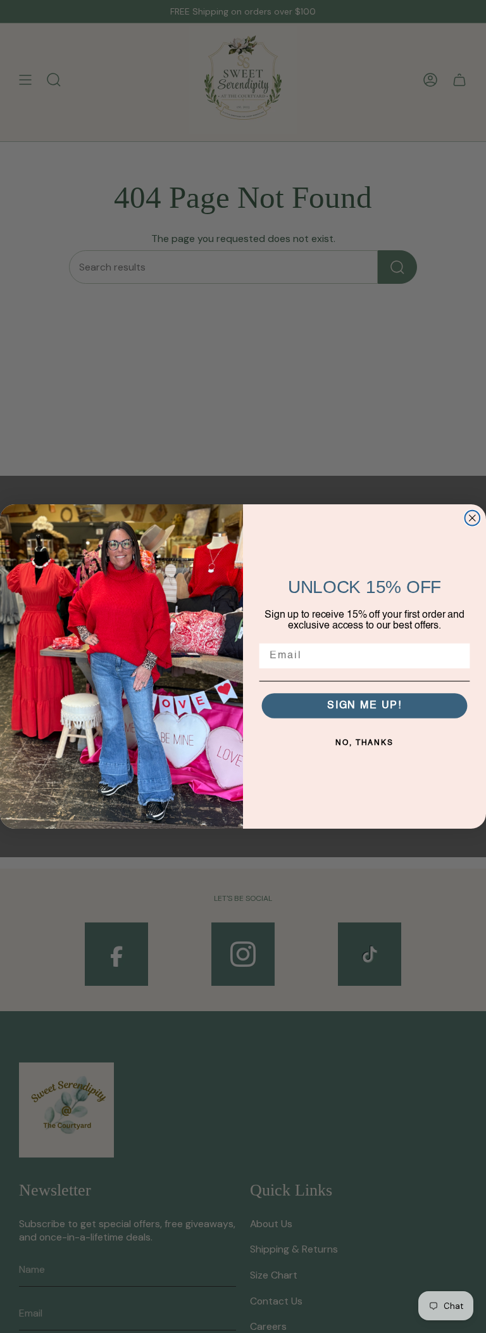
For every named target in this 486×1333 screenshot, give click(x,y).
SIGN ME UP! (364, 706)
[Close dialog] (472, 518)
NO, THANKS (364, 744)
